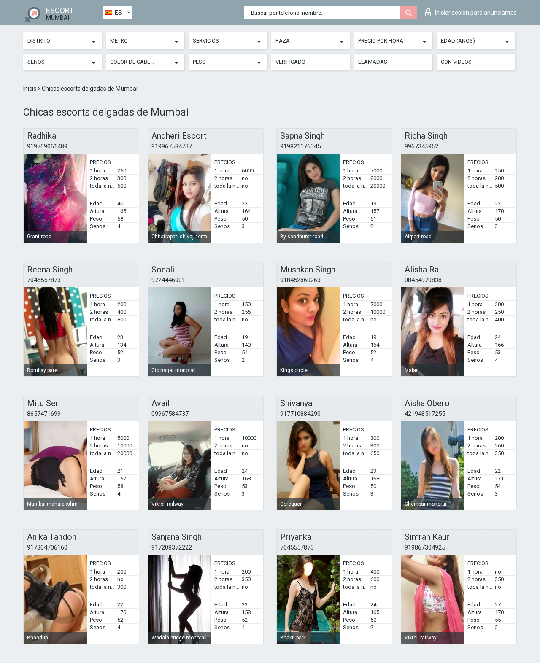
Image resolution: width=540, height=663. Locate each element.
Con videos (456, 62)
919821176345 (300, 146)
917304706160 (47, 547)
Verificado (290, 62)
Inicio (30, 88)
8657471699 (44, 414)
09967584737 (170, 414)
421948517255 (425, 414)
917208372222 (171, 547)
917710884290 (300, 414)
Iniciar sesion (476, 12)
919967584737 (171, 146)
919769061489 (47, 146)
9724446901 (168, 280)
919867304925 (425, 547)
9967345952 (421, 146)
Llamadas (372, 62)
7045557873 (44, 280)
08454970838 (423, 280)
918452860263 (300, 280)
